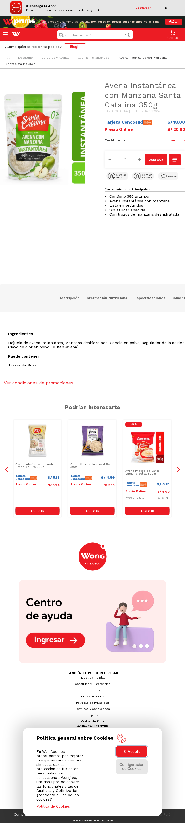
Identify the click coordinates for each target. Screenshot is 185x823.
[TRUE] (37, 511)
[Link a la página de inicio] (8, 58)
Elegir (75, 46)
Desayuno (25, 57)
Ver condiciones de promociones (38, 382)
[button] (165, 140)
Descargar (143, 7)
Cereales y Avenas (55, 57)
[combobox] (95, 34)
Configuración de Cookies (131, 766)
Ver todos (178, 140)
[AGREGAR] (156, 159)
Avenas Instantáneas (93, 57)
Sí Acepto (131, 751)
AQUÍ (173, 22)
